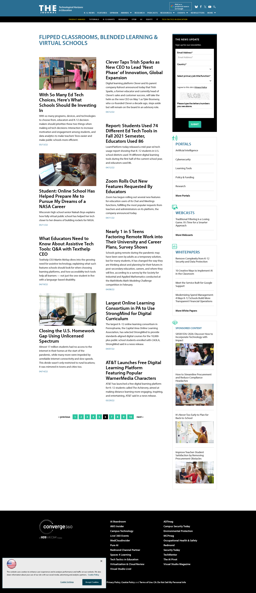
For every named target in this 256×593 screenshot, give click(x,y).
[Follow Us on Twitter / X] (205, 7)
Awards (125, 13)
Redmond (169, 545)
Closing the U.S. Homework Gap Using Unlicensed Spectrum (67, 336)
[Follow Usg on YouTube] (209, 6)
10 (130, 417)
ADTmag (168, 521)
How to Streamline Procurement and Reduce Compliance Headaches (194, 377)
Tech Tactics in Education (124, 559)
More (210, 13)
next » (140, 417)
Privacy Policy (201, 87)
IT (157, 19)
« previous (64, 417)
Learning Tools (184, 168)
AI (141, 19)
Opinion (114, 13)
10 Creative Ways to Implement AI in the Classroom (194, 272)
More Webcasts (184, 235)
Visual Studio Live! (120, 569)
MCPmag (169, 535)
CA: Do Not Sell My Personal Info (169, 582)
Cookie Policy (128, 582)
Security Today (172, 550)
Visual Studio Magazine (177, 564)
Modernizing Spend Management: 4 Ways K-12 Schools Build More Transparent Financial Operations (194, 298)
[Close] (101, 561)
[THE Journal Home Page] (61, 9)
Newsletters (198, 13)
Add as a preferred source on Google (182, 6)
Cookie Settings (67, 582)
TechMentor (170, 554)
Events (181, 13)
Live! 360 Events (119, 535)
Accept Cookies (92, 582)
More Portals (183, 195)
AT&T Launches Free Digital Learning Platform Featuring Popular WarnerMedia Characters (133, 370)
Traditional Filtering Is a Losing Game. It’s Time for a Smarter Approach (192, 222)
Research (140, 13)
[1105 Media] (57, 554)
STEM (134, 19)
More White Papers (186, 310)
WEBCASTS (185, 212)
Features (102, 13)
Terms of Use (146, 582)
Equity (149, 19)
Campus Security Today (177, 526)
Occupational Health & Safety (180, 540)
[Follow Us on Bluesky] (196, 6)
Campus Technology (121, 531)
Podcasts (152, 13)
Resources (166, 13)
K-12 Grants (109, 19)
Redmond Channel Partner (125, 550)
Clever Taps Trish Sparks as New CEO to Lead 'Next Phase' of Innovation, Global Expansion (134, 69)
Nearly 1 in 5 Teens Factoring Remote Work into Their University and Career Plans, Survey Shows (134, 239)
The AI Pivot (170, 559)
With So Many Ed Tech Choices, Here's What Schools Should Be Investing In (67, 102)
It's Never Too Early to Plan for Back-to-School (192, 416)
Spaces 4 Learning (120, 554)
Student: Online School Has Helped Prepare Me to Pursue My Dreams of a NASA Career (67, 198)
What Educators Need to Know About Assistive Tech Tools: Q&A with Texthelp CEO (66, 246)
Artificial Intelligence (187, 150)
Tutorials (94, 19)
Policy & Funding (185, 177)
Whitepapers (188, 252)
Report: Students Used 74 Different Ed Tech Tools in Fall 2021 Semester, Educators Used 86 (132, 133)
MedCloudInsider (120, 540)
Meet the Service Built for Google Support (194, 284)
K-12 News (89, 13)
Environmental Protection (178, 531)
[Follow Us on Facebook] (200, 6)
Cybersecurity (183, 159)
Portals (183, 143)
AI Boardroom (118, 521)
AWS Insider (117, 526)
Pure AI (114, 545)
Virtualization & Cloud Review (127, 564)
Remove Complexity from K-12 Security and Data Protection (192, 260)
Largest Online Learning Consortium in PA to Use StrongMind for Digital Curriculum (130, 310)
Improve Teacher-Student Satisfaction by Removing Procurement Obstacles (190, 455)
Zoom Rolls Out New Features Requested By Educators (129, 186)
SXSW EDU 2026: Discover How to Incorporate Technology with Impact (194, 337)
